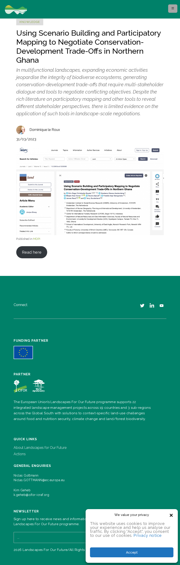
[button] (171, 515)
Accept (132, 552)
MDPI (36, 238)
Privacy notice (147, 535)
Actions (20, 454)
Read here (31, 252)
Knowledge (30, 22)
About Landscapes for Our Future (40, 448)
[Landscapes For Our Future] (27, 9)
